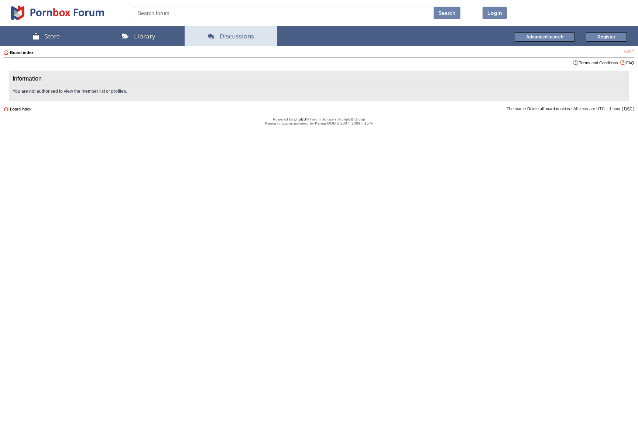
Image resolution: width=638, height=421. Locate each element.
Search (447, 13)
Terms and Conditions (598, 63)
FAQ (630, 63)
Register (606, 37)
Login (494, 13)
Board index (22, 52)
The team (515, 108)
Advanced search (544, 37)
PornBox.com (67, 15)
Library (144, 36)
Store (52, 36)
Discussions (237, 36)
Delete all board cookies (548, 108)
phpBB (300, 119)
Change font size (629, 51)
